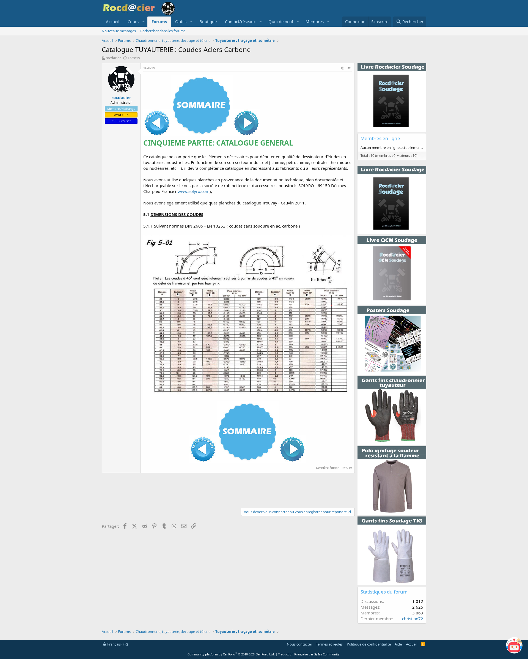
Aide (398, 644)
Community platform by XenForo (231, 654)
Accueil (112, 21)
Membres (315, 21)
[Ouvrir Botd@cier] (514, 645)
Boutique (208, 21)
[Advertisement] (228, 489)
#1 (350, 68)
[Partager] (342, 68)
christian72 (412, 618)
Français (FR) (117, 644)
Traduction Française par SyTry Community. (309, 654)
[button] (135, 22)
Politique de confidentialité (369, 644)
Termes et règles (329, 644)
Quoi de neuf (280, 21)
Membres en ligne (380, 138)
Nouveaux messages (119, 30)
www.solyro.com (194, 191)
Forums (159, 21)
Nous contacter (299, 644)
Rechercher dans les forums (162, 30)
